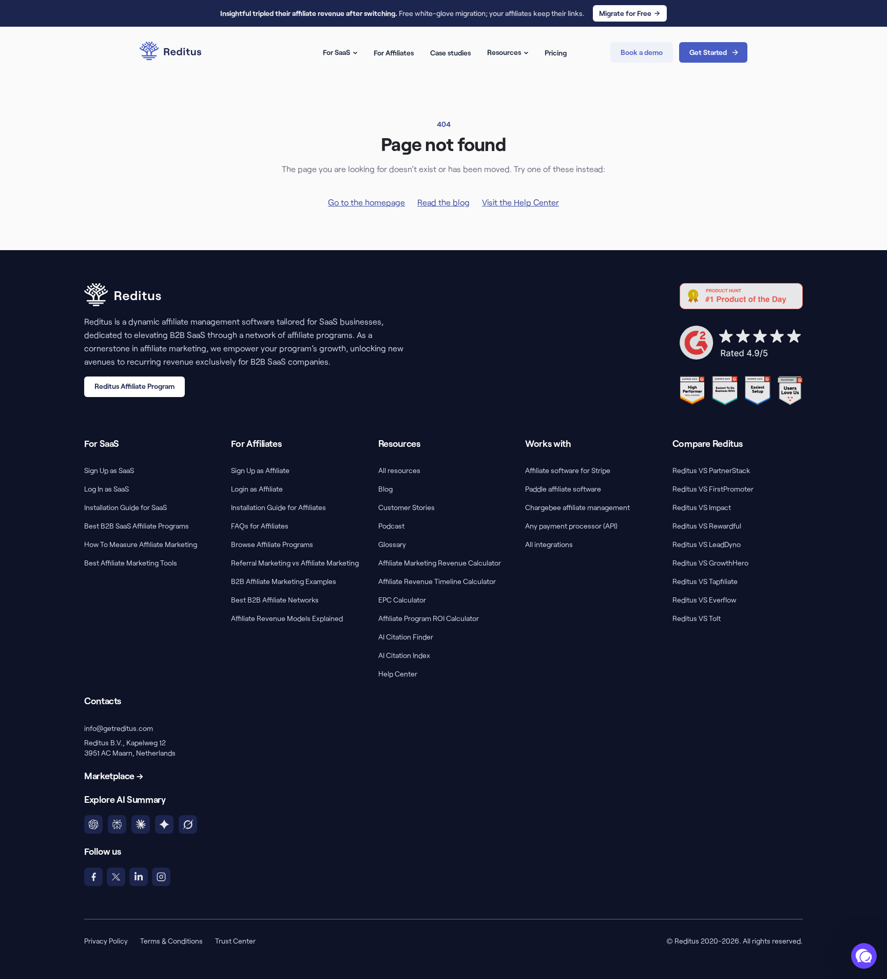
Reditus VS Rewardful (706, 525)
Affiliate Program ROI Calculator (428, 618)
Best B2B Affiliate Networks (275, 599)
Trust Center (235, 940)
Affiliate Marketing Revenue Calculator (439, 562)
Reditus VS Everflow (704, 599)
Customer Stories (406, 507)
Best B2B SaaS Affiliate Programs (136, 525)
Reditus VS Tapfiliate (705, 581)
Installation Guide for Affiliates (278, 507)
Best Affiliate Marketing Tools (130, 562)
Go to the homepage (366, 202)
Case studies (450, 52)
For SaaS (336, 52)
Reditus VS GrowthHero (710, 562)
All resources (399, 470)
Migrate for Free (625, 13)
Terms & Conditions (171, 940)
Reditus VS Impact (701, 507)
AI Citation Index (404, 655)
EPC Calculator (402, 599)
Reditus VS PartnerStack (711, 470)
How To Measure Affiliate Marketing (140, 544)
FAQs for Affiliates (259, 525)
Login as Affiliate (257, 488)
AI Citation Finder (405, 636)
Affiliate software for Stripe (567, 470)
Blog (385, 488)
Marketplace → (113, 775)
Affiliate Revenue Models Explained (287, 618)
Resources (504, 52)
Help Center (397, 673)
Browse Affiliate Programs (272, 544)
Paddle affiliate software (563, 488)
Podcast (391, 525)
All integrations (549, 544)
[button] (864, 956)
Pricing (556, 52)
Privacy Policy (106, 940)
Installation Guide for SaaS (125, 507)
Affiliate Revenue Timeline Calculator (437, 581)
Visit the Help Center (520, 202)
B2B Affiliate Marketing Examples (283, 581)
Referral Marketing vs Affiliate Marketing (295, 562)
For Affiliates (394, 52)
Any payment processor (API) (571, 525)
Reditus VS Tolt (696, 618)
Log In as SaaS (106, 488)
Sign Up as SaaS (109, 470)
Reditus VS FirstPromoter (713, 488)
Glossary (392, 544)
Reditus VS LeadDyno (706, 544)
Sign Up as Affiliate (260, 470)
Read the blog (443, 202)
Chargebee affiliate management (577, 507)
